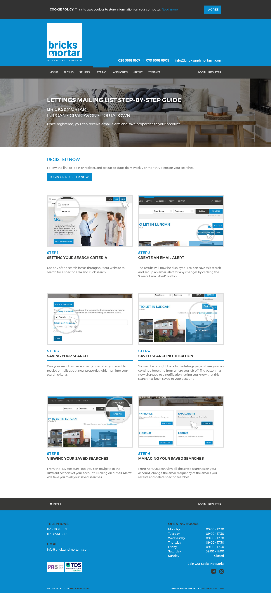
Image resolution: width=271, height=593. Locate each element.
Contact (154, 72)
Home (54, 72)
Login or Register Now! (69, 177)
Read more (170, 9)
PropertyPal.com (212, 588)
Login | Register (209, 72)
